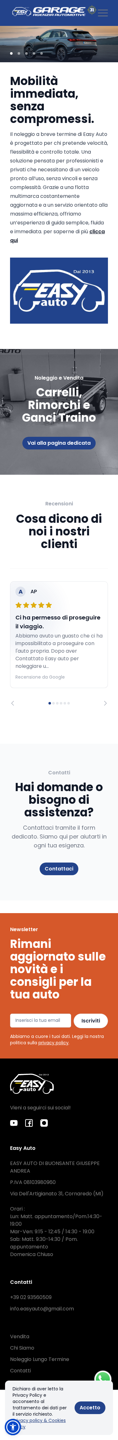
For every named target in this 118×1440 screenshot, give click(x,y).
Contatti (20, 1370)
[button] (13, 1427)
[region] (59, 643)
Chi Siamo (22, 1348)
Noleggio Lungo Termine (39, 1359)
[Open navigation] (103, 13)
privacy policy (53, 1043)
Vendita (19, 1336)
